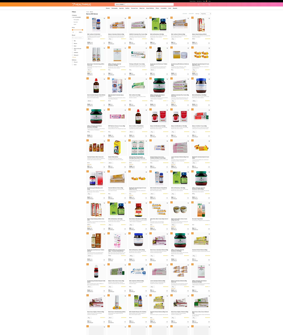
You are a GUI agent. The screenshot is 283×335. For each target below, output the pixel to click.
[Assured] (72, 62)
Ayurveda (121, 8)
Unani (169, 8)
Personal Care (134, 8)
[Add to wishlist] (104, 18)
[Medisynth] (72, 55)
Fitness (157, 8)
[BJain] (72, 46)
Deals (204, 1)
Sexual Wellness (150, 8)
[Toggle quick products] (191, 13)
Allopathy (175, 8)
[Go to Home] (81, 4)
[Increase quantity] (104, 43)
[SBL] (72, 41)
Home (87, 11)
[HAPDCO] (72, 52)
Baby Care (142, 8)
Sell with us (199, 1)
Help (209, 1)
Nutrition (127, 8)
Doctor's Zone (193, 1)
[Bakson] (72, 43)
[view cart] (209, 4)
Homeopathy (114, 8)
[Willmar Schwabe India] (72, 48)
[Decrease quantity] (101, 43)
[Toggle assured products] (184, 13)
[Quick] (72, 64)
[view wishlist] (204, 4)
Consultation (164, 8)
